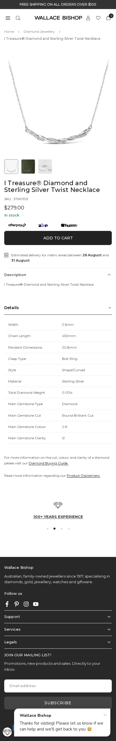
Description (15, 275)
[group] (58, 102)
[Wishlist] (98, 17)
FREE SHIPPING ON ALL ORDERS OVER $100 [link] (58, 4)
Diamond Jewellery (39, 31)
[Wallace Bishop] (58, 17)
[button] (8, 17)
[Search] (18, 17)
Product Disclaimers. (83, 475)
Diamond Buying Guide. (48, 463)
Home (9, 31)
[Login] (88, 17)
